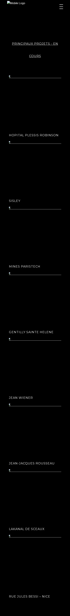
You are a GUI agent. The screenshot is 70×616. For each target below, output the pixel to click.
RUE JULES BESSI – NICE (29, 596)
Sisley (14, 201)
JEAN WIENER (21, 398)
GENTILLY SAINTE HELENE (31, 332)
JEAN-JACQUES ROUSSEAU (32, 463)
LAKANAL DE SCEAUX (27, 529)
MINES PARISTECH (24, 266)
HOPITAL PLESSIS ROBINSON (34, 135)
